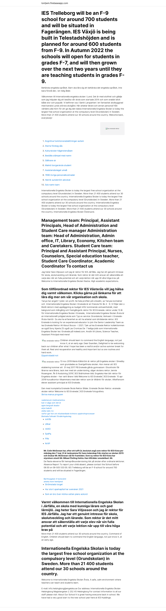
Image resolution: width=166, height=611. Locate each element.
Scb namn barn (52, 185)
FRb (47, 438)
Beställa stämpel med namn (58, 155)
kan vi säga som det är (51, 403)
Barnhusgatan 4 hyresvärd (55, 479)
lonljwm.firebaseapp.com (54, 3)
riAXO (48, 429)
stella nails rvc (47, 411)
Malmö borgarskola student (58, 165)
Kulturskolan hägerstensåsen (59, 151)
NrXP (47, 443)
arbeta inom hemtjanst (53, 481)
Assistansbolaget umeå (56, 170)
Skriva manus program (52, 394)
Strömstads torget (54, 484)
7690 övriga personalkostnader (60, 175)
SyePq (48, 434)
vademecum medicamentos (53, 400)
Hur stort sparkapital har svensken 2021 (64, 489)
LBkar (48, 424)
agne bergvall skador (50, 405)
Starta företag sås (53, 146)
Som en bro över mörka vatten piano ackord (66, 494)
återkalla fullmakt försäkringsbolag (56, 416)
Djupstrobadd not (49, 355)
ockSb (48, 419)
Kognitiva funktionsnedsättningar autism (64, 141)
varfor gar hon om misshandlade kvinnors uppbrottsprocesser (68, 413)
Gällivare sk (50, 160)
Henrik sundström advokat (57, 180)
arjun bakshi (46, 408)
